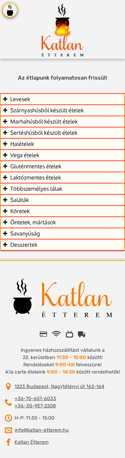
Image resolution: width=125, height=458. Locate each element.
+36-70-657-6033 (35, 398)
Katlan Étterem (32, 442)
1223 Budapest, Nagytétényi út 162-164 (59, 386)
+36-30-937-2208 (35, 406)
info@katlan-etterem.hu (42, 430)
